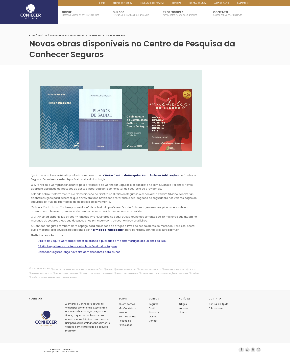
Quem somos (127, 304)
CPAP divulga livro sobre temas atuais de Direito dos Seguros (77, 246)
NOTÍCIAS (176, 3)
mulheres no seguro (67, 273)
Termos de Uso (127, 316)
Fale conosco (216, 308)
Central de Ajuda (218, 304)
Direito (152, 308)
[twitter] (247, 349)
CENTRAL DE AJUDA (197, 3)
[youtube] (253, 349)
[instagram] (258, 349)
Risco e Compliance (127, 273)
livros (192, 269)
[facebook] (241, 349)
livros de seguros (42, 273)
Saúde (195, 273)
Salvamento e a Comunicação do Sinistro (165, 273)
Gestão (153, 316)
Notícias (42, 35)
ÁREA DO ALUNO (221, 3)
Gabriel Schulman (174, 269)
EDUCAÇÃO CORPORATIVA (152, 3)
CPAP (109, 269)
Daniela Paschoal (126, 269)
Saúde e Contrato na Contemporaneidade (54, 277)
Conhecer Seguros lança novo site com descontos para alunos (79, 252)
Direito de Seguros (150, 269)
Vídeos (183, 312)
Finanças (154, 312)
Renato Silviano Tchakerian (97, 273)
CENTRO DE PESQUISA (122, 3)
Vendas (153, 320)
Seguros (153, 304)
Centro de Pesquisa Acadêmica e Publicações (78, 269)
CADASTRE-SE (243, 3)
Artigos (183, 304)
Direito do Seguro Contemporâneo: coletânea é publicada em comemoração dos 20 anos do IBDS (102, 241)
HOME (102, 3)
